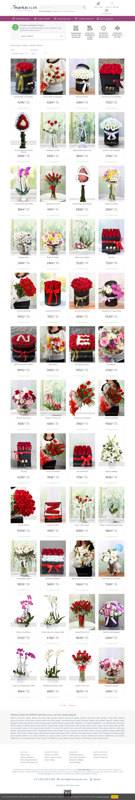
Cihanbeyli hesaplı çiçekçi (27, 730)
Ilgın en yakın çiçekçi (94, 725)
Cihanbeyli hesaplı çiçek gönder (50, 730)
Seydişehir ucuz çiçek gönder (104, 723)
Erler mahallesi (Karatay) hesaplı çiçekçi (82, 733)
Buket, (58, 11)
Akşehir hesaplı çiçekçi (42, 723)
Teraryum (72, 11)
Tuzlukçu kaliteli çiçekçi (70, 736)
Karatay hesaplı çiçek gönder (93, 720)
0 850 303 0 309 (46, 779)
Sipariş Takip (50, 760)
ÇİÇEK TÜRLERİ (44, 19)
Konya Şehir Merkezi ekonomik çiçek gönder (43, 720)
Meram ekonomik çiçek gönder (44, 718)
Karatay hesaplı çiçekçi (71, 720)
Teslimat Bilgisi (74, 762)
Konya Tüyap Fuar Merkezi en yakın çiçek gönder (88, 738)
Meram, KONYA (27, 36)
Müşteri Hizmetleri (52, 755)
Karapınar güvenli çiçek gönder (34, 725)
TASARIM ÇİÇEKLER (85, 19)
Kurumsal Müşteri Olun (29, 762)
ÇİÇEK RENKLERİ (64, 19)
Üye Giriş (108, 7)
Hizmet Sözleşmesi (100, 757)
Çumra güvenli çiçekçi (19, 728)
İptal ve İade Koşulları (53, 757)
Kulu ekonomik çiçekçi (60, 728)
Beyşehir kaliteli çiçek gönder (22, 723)
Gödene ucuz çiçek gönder (49, 736)
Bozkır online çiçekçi (101, 728)
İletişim (97, 779)
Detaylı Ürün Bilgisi (76, 760)
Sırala (12, 50)
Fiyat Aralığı (34, 50)
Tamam (114, 797)
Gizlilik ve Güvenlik (100, 755)
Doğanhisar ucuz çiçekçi (114, 736)
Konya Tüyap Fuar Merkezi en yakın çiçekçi (52, 738)
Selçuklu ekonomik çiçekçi (68, 718)
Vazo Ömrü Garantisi (77, 757)
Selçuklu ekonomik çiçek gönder (93, 718)
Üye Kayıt (116, 7)
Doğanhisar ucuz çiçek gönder (22, 738)
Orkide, (54, 11)
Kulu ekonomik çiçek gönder (81, 728)
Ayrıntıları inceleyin (102, 797)
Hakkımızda (25, 755)
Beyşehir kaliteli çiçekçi (115, 720)
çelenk (28, 772)
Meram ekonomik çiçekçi (21, 718)
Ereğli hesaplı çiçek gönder (75, 725)
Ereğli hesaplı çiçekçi (56, 725)
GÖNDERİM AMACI (23, 19)
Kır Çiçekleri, (64, 11)
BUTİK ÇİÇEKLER (106, 19)
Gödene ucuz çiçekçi (30, 736)
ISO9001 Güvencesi (76, 755)
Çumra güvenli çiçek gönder (39, 728)
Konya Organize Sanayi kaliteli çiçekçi (79, 730)
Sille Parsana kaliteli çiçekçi (27, 733)
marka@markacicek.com (74, 779)
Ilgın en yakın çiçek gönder (113, 725)
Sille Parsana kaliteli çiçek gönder (52, 733)
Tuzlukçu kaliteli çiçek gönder (92, 736)
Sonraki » (72, 705)
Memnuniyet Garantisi (28, 760)
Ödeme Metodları (27, 757)
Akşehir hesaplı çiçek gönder (63, 723)
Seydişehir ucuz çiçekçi (83, 723)
